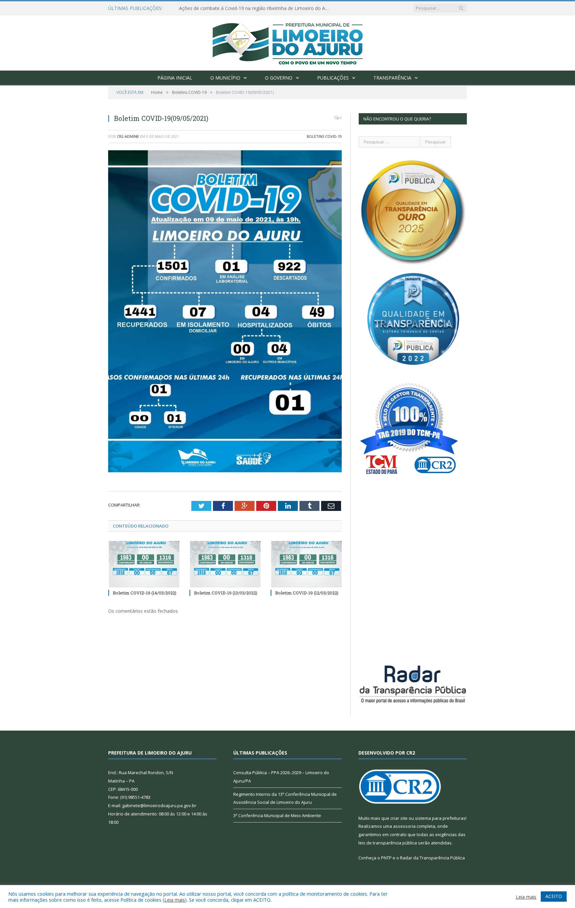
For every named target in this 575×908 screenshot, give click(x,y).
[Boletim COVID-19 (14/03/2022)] (143, 564)
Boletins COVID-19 (324, 136)
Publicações (333, 78)
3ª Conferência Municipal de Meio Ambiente (277, 815)
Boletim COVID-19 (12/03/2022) (306, 593)
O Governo (278, 78)
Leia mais (174, 899)
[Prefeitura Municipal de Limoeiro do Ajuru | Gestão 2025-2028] (288, 41)
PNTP (386, 858)
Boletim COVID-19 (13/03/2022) (225, 593)
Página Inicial (174, 78)
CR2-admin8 (128, 136)
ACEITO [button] (553, 896)
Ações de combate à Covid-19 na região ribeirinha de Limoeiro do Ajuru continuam (255, 8)
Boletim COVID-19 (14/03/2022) (144, 593)
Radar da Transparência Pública (432, 858)
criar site (399, 818)
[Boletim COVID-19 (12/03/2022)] (306, 564)
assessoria (404, 826)
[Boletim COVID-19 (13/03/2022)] (225, 564)
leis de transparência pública (387, 843)
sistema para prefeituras (440, 818)
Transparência (392, 78)
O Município (225, 78)
